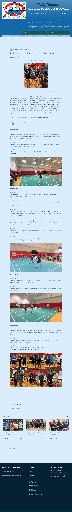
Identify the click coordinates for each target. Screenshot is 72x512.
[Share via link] (21, 404)
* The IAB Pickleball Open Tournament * (34, 433)
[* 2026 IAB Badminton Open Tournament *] (13, 425)
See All (67, 416)
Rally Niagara (13, 40)
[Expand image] (18, 361)
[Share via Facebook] (10, 404)
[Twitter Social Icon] (65, 13)
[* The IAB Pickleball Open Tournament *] (36, 425)
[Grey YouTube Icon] (55, 476)
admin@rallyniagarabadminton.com (36, 494)
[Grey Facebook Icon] (51, 476)
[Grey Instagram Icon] (64, 476)
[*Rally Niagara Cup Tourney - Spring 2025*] (59, 425)
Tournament (21, 40)
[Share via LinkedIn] (17, 404)
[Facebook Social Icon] (62, 13)
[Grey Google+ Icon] (61, 476)
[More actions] (61, 49)
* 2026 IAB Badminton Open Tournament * (12, 433)
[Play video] (36, 171)
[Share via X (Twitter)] (14, 404)
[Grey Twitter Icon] (58, 476)
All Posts (5, 40)
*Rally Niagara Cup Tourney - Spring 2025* (58, 433)
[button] (12, 36)
